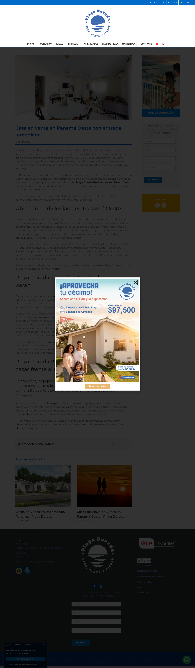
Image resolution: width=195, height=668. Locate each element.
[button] (135, 282)
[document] (97, 334)
